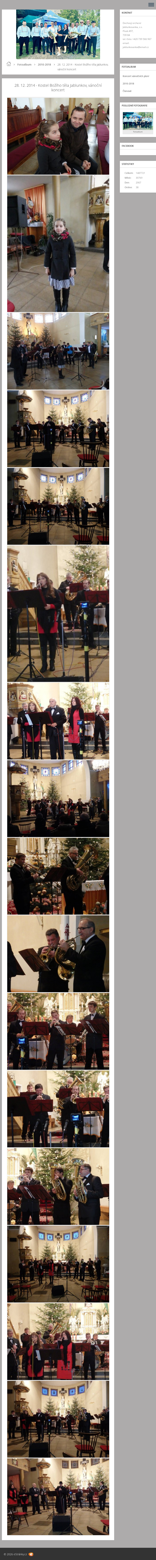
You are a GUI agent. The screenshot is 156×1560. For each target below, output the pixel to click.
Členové (127, 91)
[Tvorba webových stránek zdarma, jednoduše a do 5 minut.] (31, 1554)
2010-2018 (44, 64)
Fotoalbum (24, 64)
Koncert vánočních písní (136, 76)
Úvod (9, 64)
